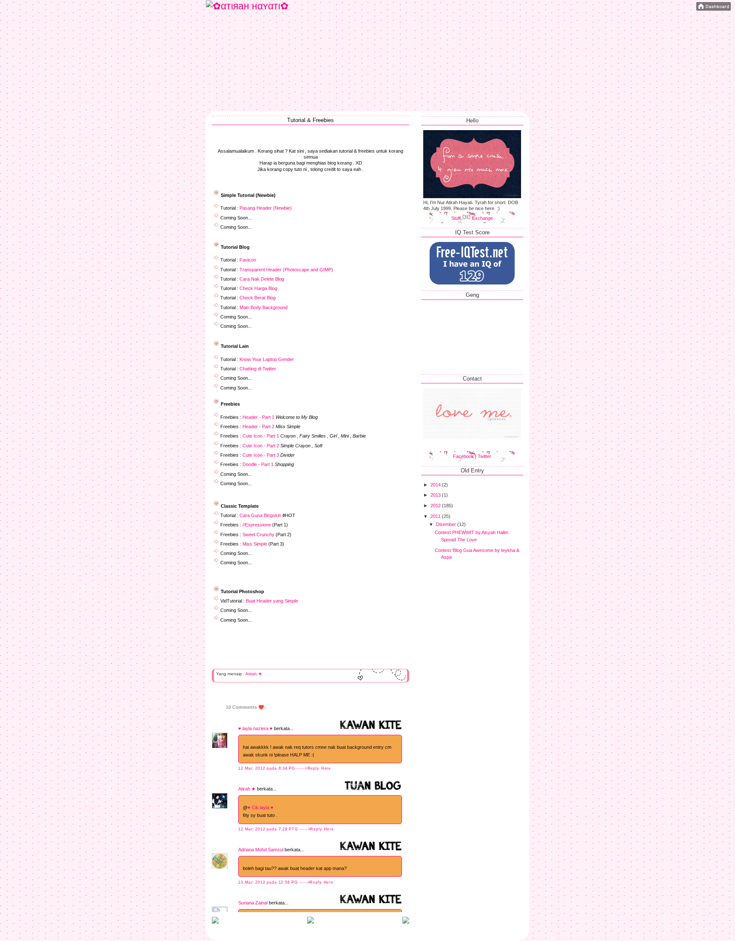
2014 (436, 484)
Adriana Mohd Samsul (260, 849)
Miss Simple (254, 543)
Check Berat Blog (257, 297)
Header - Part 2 (258, 426)
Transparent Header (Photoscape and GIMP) (286, 269)
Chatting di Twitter (257, 368)
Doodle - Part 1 (257, 464)
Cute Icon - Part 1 (260, 435)
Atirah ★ (253, 673)
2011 (436, 516)
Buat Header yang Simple (272, 600)
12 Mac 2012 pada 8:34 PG (267, 768)
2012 (436, 505)
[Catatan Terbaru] (215, 921)
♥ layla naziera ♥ (255, 728)
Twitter (484, 456)
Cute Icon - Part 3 (260, 455)
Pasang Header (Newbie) (265, 207)
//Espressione (256, 524)
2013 (436, 495)
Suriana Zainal (253, 902)
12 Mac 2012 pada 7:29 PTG (268, 829)
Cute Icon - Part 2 (260, 445)
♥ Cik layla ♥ (260, 807)
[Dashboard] (713, 7)
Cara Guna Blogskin (260, 515)
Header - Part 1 (258, 417)
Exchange (482, 218)
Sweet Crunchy (258, 534)
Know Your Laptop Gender (266, 359)
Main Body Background (263, 307)
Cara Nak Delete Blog (261, 278)
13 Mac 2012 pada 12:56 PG (268, 882)
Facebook (463, 456)
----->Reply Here (313, 768)
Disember (446, 524)
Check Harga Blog (258, 288)
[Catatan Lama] (405, 921)
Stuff (456, 218)
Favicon (247, 259)
